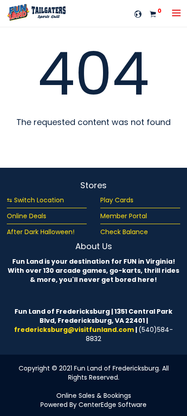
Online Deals (26, 216)
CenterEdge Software (113, 404)
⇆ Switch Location (35, 200)
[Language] (138, 13)
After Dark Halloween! (40, 231)
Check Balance (124, 231)
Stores (93, 185)
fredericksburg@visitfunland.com (74, 329)
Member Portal (123, 216)
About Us (93, 246)
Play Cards (116, 200)
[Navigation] (177, 14)
